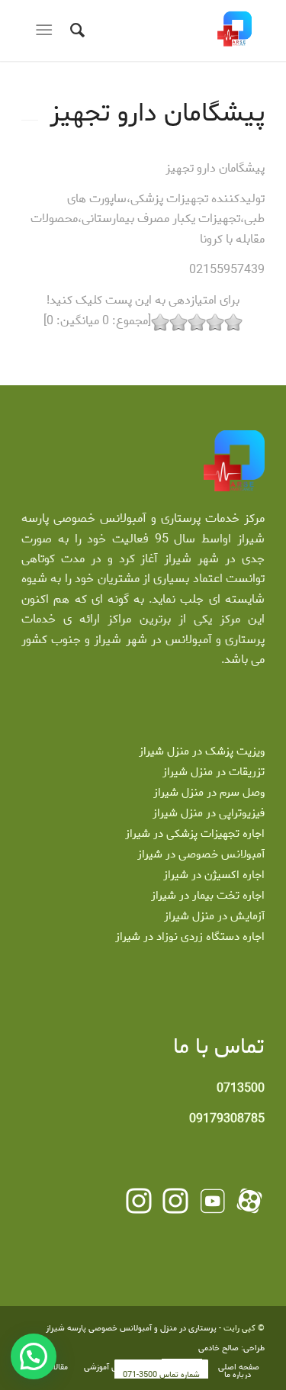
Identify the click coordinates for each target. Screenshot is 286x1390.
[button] (33, 1356)
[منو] (47, 30)
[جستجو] (75, 30)
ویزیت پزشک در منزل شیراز (202, 751)
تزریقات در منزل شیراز (213, 772)
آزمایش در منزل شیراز (214, 916)
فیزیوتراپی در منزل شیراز (209, 813)
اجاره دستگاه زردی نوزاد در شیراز (190, 937)
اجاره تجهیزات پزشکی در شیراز (195, 834)
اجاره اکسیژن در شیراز (214, 875)
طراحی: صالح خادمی (231, 1348)
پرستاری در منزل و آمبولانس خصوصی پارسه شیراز (131, 1328)
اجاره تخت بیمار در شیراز (208, 895)
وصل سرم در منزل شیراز (209, 792)
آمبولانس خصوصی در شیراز (201, 854)
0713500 (241, 1088)
